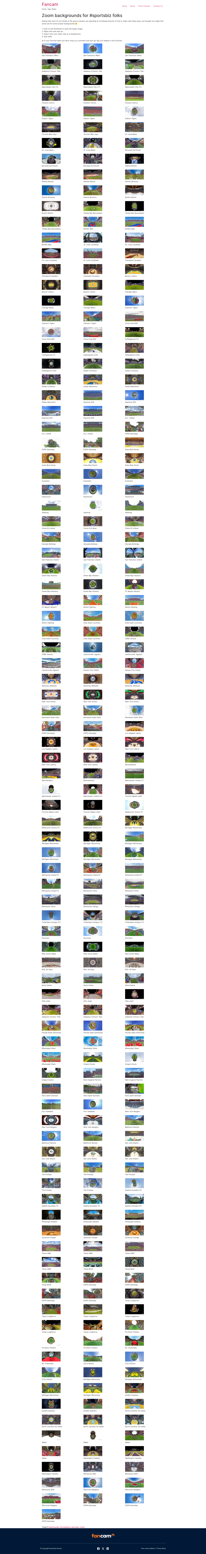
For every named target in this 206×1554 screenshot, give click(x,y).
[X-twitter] (103, 1549)
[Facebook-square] (98, 1549)
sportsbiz (75, 1527)
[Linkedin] (108, 1549)
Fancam (50, 4)
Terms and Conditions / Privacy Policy (153, 1548)
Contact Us (158, 6)
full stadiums (65, 1527)
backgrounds (53, 1527)
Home (124, 6)
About (132, 6)
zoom (82, 1527)
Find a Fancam (144, 6)
